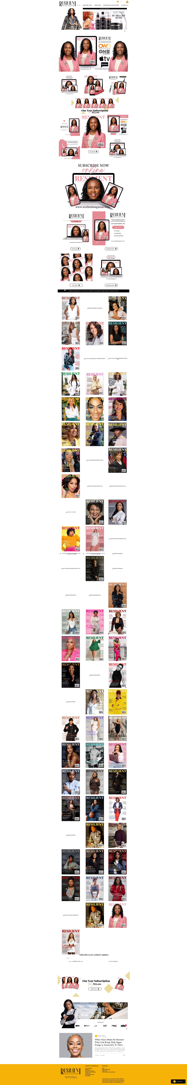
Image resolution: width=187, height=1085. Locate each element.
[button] (127, 1)
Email (68, 958)
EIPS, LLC (75, 1077)
